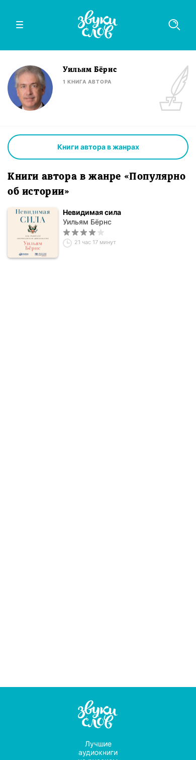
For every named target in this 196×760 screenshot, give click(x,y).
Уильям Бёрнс (87, 221)
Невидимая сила (92, 212)
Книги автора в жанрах (98, 146)
